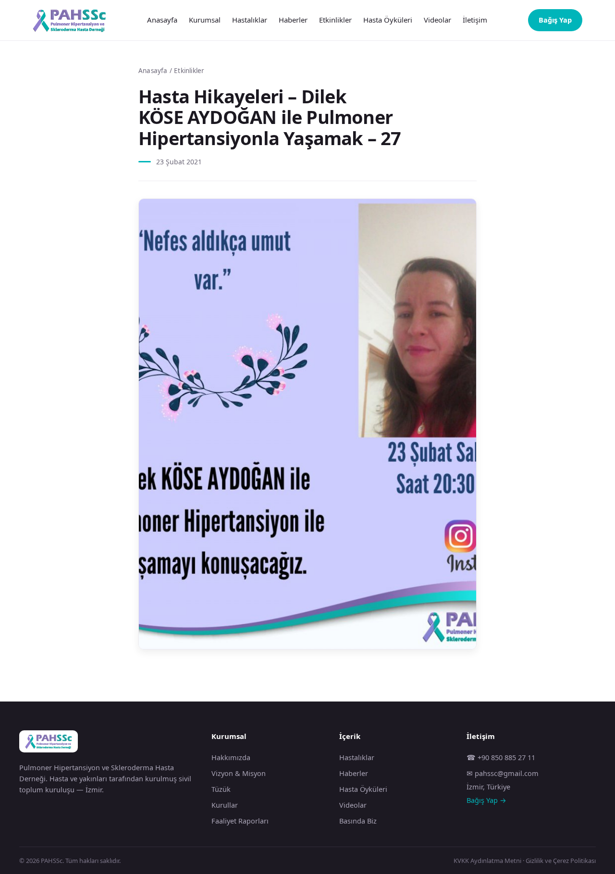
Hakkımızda (230, 757)
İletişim (475, 20)
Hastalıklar (249, 20)
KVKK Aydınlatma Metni (487, 860)
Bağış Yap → (486, 800)
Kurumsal (205, 20)
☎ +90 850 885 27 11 (501, 757)
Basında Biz (358, 820)
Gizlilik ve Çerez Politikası (561, 860)
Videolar (437, 20)
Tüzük (221, 789)
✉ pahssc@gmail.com (503, 773)
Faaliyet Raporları (240, 820)
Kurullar (224, 805)
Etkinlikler (335, 20)
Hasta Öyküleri (387, 20)
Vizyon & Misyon (238, 773)
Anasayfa (162, 20)
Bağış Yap (555, 20)
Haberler (293, 20)
